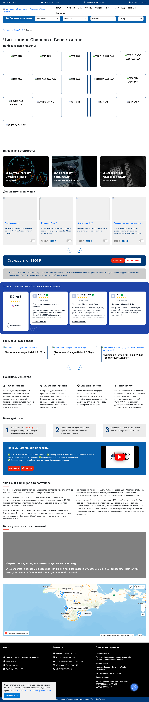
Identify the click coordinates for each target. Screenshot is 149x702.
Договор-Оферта (102, 653)
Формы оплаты (102, 663)
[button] (79, 250)
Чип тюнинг (70, 8)
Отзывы (89, 8)
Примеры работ (112, 8)
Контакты (60, 13)
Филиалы (132, 8)
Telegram (28, 468)
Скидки (98, 8)
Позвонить (14, 468)
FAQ (123, 8)
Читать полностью (39, 321)
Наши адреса (11, 2)
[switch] (32, 240)
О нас (80, 8)
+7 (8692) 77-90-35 (33, 428)
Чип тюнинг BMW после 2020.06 (108, 673)
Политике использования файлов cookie (33, 690)
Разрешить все (12, 695)
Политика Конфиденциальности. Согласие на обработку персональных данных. (113, 658)
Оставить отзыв (16, 325)
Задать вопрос (133, 260)
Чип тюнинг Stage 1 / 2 (13, 30)
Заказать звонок (102, 677)
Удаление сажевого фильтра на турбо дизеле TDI (111, 668)
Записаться (118, 260)
